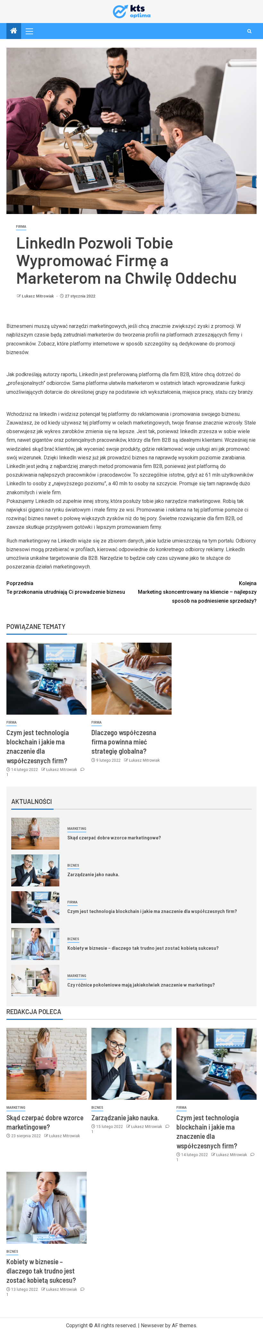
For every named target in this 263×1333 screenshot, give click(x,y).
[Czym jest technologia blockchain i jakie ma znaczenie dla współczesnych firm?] (46, 679)
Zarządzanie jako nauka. (93, 874)
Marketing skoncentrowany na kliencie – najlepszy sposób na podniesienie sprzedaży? (197, 592)
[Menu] (28, 31)
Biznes (73, 865)
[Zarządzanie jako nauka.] (35, 870)
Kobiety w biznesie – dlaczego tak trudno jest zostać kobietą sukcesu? (143, 948)
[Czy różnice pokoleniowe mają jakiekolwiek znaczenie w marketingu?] (35, 981)
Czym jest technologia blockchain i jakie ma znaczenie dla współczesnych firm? (152, 911)
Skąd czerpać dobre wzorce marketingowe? (114, 837)
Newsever (152, 1325)
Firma (21, 226)
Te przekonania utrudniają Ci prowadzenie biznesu (65, 587)
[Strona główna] (13, 31)
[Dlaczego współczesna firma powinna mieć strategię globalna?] (131, 679)
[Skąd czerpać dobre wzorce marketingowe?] (35, 834)
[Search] (249, 31)
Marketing (76, 828)
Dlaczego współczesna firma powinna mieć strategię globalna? (123, 741)
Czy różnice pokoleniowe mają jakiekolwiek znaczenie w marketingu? (141, 984)
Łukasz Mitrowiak (38, 296)
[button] (28, 31)
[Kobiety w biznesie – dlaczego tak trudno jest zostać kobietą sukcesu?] (35, 944)
